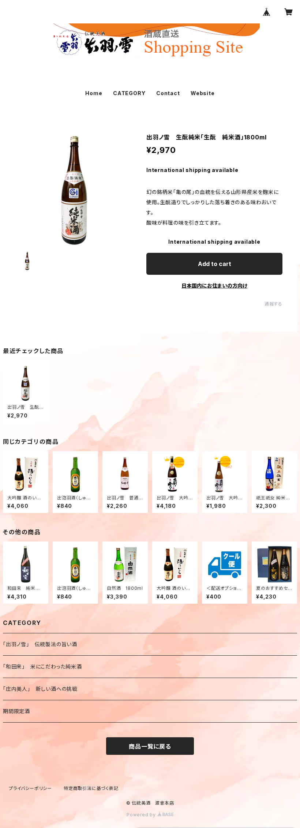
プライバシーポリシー (30, 788)
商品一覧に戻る (150, 746)
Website (203, 93)
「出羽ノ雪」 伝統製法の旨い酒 (40, 644)
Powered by (142, 814)
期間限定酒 (16, 711)
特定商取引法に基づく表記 (91, 788)
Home (93, 93)
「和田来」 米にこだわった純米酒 (42, 666)
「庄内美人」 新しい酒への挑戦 (40, 689)
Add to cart (214, 263)
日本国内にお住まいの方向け (214, 285)
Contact (168, 93)
